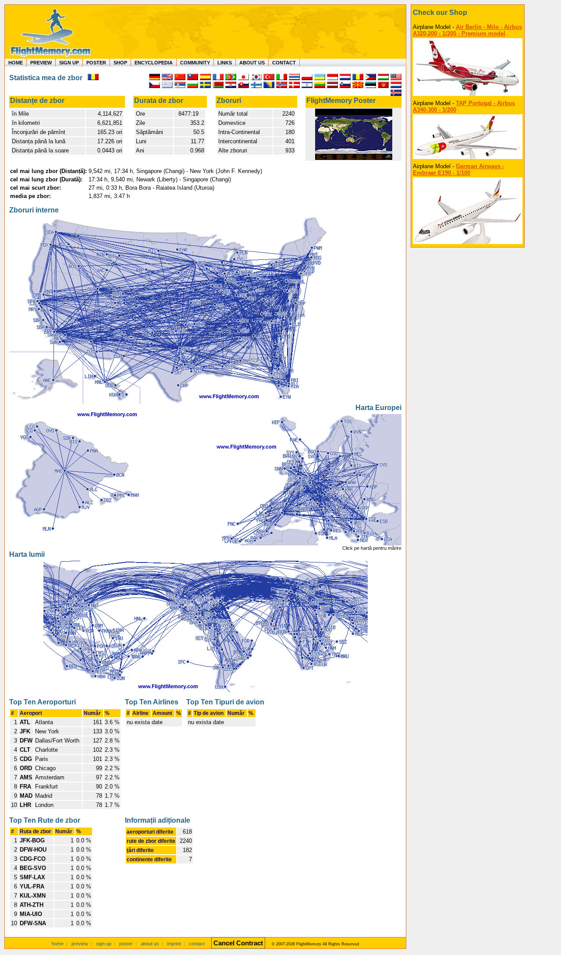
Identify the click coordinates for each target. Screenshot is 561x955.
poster (126, 943)
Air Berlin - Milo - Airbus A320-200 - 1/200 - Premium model (467, 30)
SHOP (120, 62)
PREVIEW (41, 62)
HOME (15, 62)
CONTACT (284, 62)
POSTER (96, 62)
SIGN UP (69, 62)
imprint (174, 943)
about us (150, 943)
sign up (103, 943)
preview (79, 943)
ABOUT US (252, 62)
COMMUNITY (195, 62)
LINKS (224, 62)
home (58, 943)
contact (197, 943)
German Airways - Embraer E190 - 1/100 (458, 169)
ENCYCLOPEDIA (154, 62)
